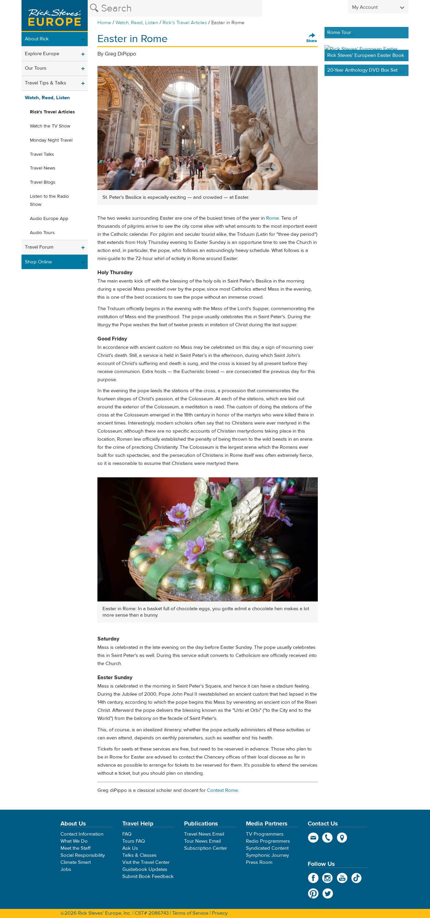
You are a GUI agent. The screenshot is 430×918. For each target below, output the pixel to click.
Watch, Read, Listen (137, 23)
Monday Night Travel (51, 140)
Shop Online (38, 262)
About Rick (37, 39)
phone (327, 837)
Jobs (65, 869)
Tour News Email (202, 841)
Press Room (259, 862)
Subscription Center (205, 848)
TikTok (356, 878)
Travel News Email (204, 834)
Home (104, 23)
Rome (272, 218)
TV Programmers (265, 834)
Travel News (42, 168)
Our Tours (35, 68)
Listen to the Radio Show (49, 200)
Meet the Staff (75, 848)
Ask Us (130, 848)
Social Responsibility (82, 855)
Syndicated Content (267, 848)
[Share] (312, 38)
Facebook (313, 878)
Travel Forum (39, 247)
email (313, 837)
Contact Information (81, 834)
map (342, 837)
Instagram (327, 878)
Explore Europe (42, 53)
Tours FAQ (133, 841)
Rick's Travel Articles (185, 23)
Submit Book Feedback (148, 876)
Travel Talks (42, 154)
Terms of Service (190, 913)
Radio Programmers (268, 841)
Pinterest (313, 893)
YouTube (342, 878)
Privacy (219, 913)
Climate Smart (75, 862)
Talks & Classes (139, 855)
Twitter (327, 893)
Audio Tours (42, 233)
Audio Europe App (49, 219)
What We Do (74, 841)
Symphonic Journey (267, 855)
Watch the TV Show (50, 126)
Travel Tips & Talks (45, 83)
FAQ (126, 834)
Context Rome (222, 790)
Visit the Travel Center (146, 862)
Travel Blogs (42, 182)
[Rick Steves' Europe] (55, 16)
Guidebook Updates (144, 869)
